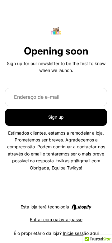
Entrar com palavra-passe (56, 219)
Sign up (56, 117)
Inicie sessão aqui (81, 233)
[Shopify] (81, 207)
